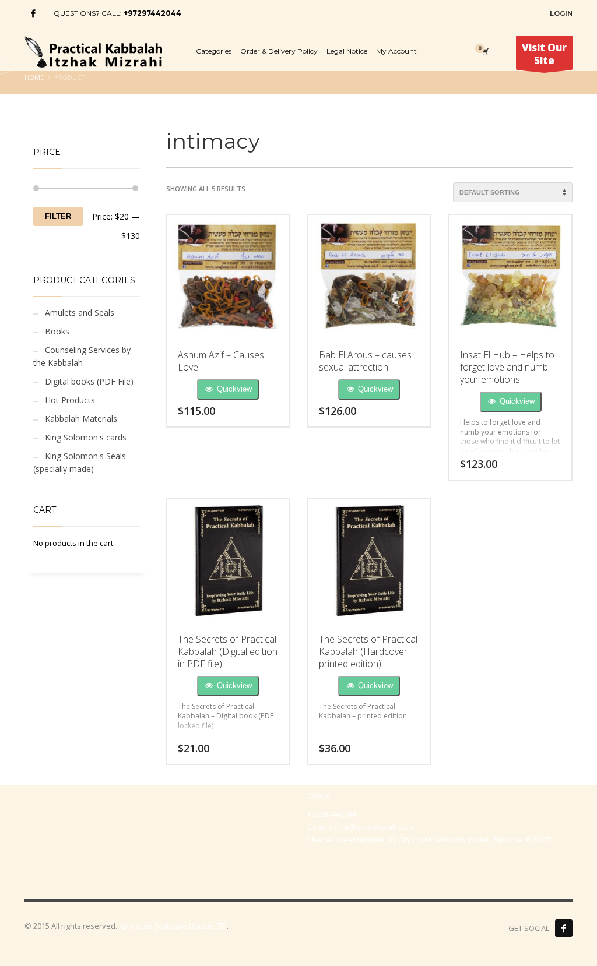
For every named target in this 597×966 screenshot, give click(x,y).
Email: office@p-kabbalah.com (360, 827)
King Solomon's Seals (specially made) (79, 462)
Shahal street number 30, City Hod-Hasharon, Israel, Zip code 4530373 (430, 839)
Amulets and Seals (79, 312)
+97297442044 (152, 13)
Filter (58, 216)
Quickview (233, 389)
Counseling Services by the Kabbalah (82, 356)
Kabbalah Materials (81, 418)
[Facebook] (33, 13)
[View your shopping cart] (484, 51)
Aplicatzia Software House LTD (173, 926)
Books (57, 331)
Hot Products (70, 400)
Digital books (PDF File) (89, 381)
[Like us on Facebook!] (564, 928)
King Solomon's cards (86, 437)
